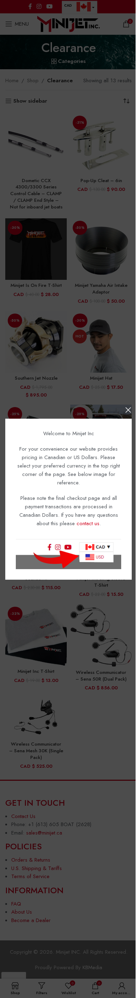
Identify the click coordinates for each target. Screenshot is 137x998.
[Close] (128, 410)
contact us (88, 523)
